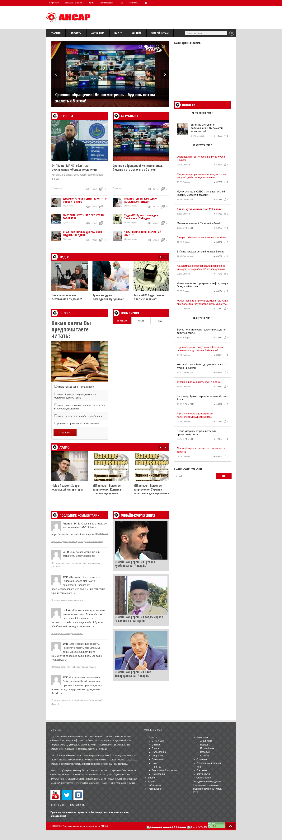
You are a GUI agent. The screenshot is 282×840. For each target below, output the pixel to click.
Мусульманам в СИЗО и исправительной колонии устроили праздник (201, 193)
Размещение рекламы (208, 763)
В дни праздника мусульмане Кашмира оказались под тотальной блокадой (200, 349)
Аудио (151, 781)
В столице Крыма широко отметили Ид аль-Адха (202, 398)
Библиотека (154, 785)
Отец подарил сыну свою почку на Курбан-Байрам (202, 158)
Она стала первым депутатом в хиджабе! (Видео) (82, 233)
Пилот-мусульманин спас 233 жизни (199, 209)
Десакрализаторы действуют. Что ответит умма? (85, 200)
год (160, 320)
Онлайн (137, 33)
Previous (55, 74)
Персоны (66, 116)
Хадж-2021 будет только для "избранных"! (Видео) (141, 216)
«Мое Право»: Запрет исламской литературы (67, 487)
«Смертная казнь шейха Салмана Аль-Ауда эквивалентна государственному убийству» (202, 302)
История (205, 752)
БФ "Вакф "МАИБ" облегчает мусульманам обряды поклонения (74, 168)
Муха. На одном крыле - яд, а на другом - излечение (77, 541)
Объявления (159, 774)
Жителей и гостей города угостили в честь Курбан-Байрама (202, 366)
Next (165, 74)
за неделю (122, 320)
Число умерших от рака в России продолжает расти (196, 433)
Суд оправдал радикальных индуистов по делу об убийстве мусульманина (201, 176)
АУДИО (64, 447)
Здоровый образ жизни (164, 770)
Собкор (200, 136)
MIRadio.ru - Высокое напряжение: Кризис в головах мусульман (107, 489)
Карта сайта (203, 774)
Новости (76, 33)
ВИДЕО (64, 257)
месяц (141, 320)
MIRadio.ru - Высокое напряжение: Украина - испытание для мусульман (151, 489)
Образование (159, 752)
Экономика (158, 759)
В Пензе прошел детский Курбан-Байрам (200, 251)
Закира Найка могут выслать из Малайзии (201, 237)
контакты (133, 3)
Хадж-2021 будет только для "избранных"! (150, 297)
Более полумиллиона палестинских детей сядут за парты (201, 331)
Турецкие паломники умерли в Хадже (199, 382)
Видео (118, 33)
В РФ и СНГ (188, 228)
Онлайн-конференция (138, 515)
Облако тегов (203, 777)
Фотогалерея (155, 788)
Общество (188, 199)
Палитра (156, 766)
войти (91, 3)
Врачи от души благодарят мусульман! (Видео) (141, 200)
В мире (186, 291)
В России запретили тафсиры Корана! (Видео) (73, 667)
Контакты (201, 770)
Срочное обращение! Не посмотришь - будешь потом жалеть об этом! (105, 97)
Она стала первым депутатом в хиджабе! (66, 297)
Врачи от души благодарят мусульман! (108, 297)
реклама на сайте (73, 3)
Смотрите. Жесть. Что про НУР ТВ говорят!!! (83, 216)
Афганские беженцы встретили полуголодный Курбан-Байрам (195, 415)
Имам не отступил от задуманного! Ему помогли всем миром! (207, 128)
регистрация (107, 3)
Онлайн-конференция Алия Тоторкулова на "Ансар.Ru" (133, 674)
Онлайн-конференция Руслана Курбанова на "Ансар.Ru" (135, 564)
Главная (56, 33)
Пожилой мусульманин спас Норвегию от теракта (201, 450)
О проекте (202, 759)
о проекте (54, 3)
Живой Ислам (160, 33)
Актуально (98, 33)
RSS (121, 3)
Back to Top (230, 826)
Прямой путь (69, 222)
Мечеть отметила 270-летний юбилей (198, 223)
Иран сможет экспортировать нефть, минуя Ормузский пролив (202, 285)
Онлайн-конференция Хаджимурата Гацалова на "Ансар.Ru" (139, 619)
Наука (155, 763)
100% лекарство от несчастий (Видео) (142, 233)
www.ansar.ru (121, 812)
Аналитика (68, 205)
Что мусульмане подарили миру (67, 600)
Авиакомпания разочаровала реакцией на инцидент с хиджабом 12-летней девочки (201, 267)
